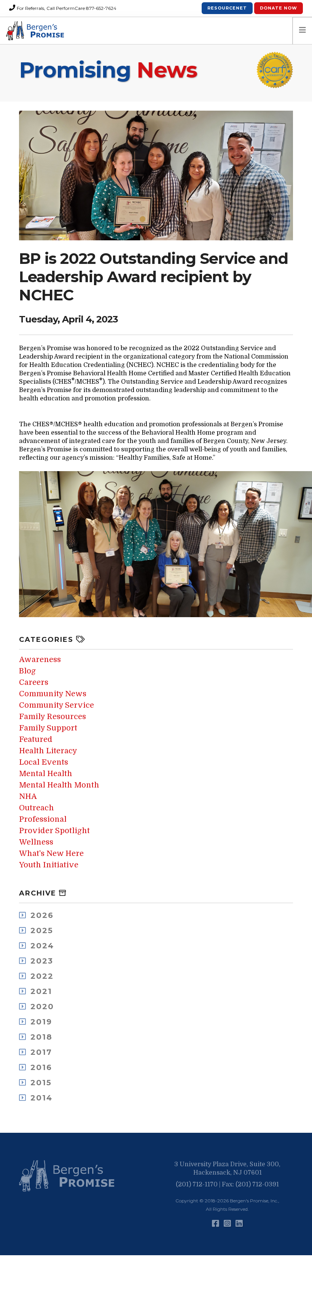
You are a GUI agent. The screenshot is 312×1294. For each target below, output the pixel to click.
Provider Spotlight (54, 830)
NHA (28, 796)
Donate (278, 8)
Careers (33, 682)
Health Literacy (48, 750)
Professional (43, 819)
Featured (36, 739)
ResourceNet (227, 8)
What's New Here (51, 853)
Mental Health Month (59, 785)
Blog (27, 671)
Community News (52, 693)
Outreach (36, 807)
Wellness (36, 842)
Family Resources (52, 716)
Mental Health (45, 773)
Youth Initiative (48, 865)
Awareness (40, 659)
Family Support (48, 728)
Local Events (43, 762)
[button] (68, 1176)
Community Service (56, 705)
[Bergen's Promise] (36, 30)
